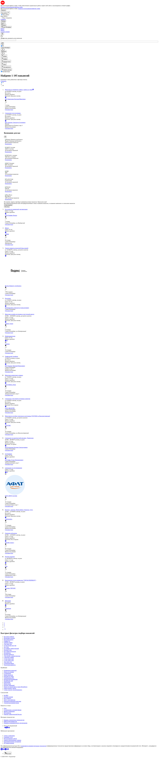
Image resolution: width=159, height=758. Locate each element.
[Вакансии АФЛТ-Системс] (81, 485)
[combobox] (8, 40)
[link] (3, 25)
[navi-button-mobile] (2, 34)
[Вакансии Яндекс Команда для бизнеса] (81, 271)
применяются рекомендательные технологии (33, 746)
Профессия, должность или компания (11, 38)
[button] (2, 28)
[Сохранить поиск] (2, 43)
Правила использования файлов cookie (29, 8)
